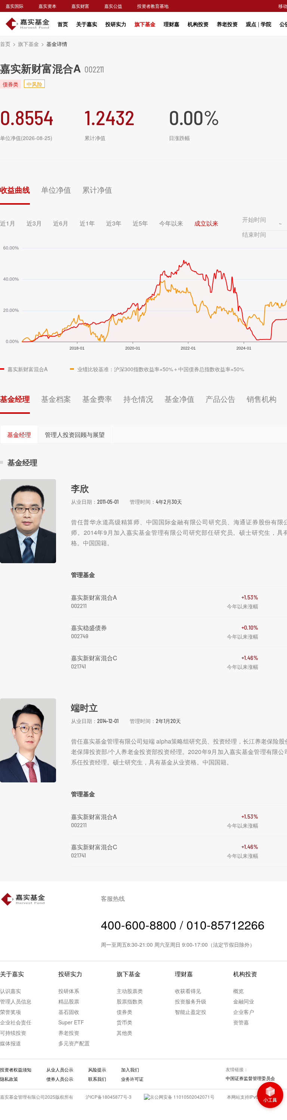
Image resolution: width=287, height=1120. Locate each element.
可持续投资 (13, 1032)
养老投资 (227, 24)
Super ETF (71, 1022)
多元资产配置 (74, 1043)
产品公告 (220, 398)
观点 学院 (258, 24)
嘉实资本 (47, 6)
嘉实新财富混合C (94, 658)
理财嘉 (171, 24)
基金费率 (97, 398)
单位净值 (56, 189)
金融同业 (243, 1001)
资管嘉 (241, 1022)
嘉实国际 (15, 6)
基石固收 (68, 1011)
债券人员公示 (59, 1079)
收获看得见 (188, 991)
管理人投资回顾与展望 (75, 434)
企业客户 (243, 1011)
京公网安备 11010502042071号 (182, 1096)
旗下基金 (145, 24)
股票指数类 (130, 1001)
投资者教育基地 (153, 6)
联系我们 (97, 1079)
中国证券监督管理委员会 (250, 1078)
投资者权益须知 (15, 1069)
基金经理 (15, 398)
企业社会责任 (15, 1022)
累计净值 (97, 189)
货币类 (124, 1022)
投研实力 (115, 24)
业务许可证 (132, 1079)
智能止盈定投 (190, 1011)
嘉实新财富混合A (94, 597)
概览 (238, 991)
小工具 (270, 1096)
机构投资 (198, 24)
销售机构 (262, 398)
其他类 (124, 1032)
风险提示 (97, 1069)
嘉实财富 (80, 6)
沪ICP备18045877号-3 (109, 1096)
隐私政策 (9, 1079)
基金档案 (56, 398)
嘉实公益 (113, 6)
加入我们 (130, 1069)
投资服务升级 (190, 1001)
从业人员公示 (59, 1069)
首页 (63, 24)
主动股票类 (130, 991)
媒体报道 (10, 1043)
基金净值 (179, 398)
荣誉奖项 (10, 1011)
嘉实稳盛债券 (89, 627)
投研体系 (68, 991)
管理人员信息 (15, 1001)
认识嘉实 (10, 991)
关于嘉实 (86, 24)
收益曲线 (15, 189)
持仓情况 (138, 398)
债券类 (124, 1011)
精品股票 (68, 1001)
